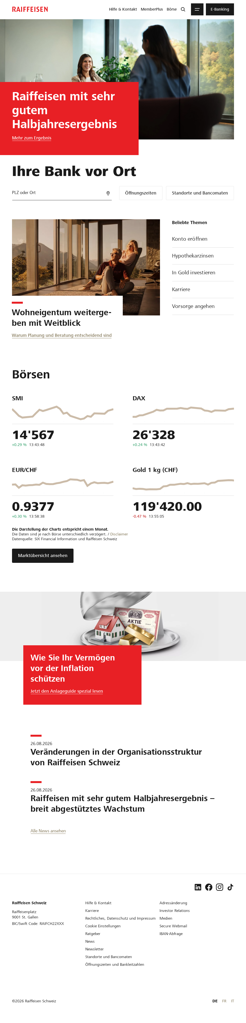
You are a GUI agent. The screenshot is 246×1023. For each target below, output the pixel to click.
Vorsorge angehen (193, 306)
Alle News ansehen (48, 830)
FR (224, 1001)
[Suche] (183, 9)
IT (232, 1001)
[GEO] (108, 193)
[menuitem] (123, 9)
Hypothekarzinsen (193, 256)
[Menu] (197, 9)
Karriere (181, 289)
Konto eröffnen (190, 239)
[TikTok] (230, 887)
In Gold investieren (193, 273)
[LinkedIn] (198, 887)
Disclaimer (119, 534)
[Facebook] (208, 887)
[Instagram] (219, 887)
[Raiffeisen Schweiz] (30, 9)
